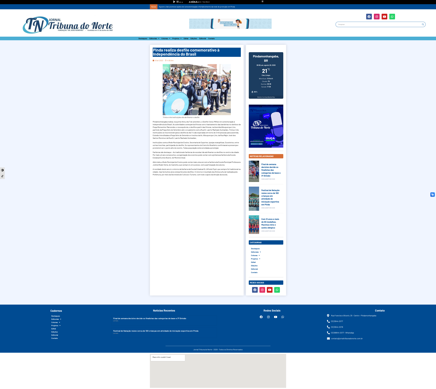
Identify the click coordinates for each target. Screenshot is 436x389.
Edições (194, 38)
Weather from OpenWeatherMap (266, 97)
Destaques (143, 38)
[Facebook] (369, 16)
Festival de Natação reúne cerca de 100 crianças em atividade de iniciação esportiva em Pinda (155, 331)
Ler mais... (116, 321)
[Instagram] (377, 16)
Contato (211, 38)
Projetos (175, 38)
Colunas (164, 38)
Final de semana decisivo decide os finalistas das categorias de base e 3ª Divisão (271, 170)
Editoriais (153, 38)
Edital (186, 38)
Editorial (202, 38)
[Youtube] (384, 16)
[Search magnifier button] (423, 24)
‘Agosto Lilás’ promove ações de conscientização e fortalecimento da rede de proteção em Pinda (197, 7)
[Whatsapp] (392, 16)
